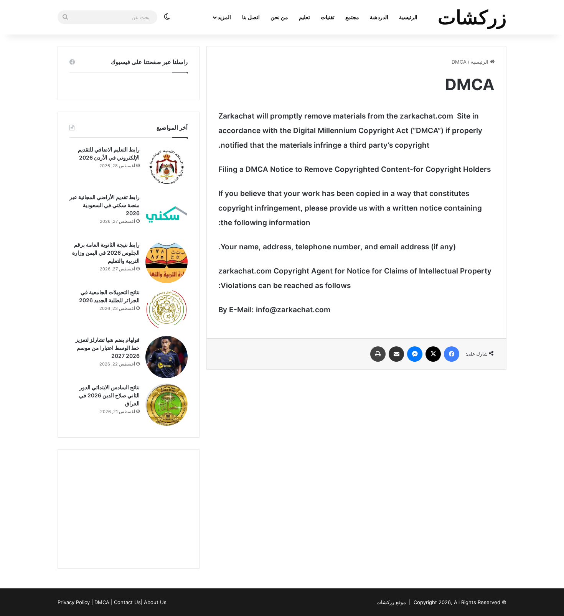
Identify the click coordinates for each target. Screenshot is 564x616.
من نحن (279, 17)
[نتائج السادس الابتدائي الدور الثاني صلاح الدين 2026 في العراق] (166, 405)
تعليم (304, 17)
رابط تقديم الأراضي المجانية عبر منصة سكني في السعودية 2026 (104, 205)
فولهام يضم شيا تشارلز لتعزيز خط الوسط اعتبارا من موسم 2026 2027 (107, 347)
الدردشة (379, 17)
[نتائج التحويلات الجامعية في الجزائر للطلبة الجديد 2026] (166, 309)
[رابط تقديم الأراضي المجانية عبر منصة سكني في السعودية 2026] (166, 214)
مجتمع (352, 17)
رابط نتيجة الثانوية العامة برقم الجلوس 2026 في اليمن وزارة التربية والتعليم (106, 252)
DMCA (101, 602)
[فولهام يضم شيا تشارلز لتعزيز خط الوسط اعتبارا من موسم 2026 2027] (166, 357)
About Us (155, 602)
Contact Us (127, 602)
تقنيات (328, 17)
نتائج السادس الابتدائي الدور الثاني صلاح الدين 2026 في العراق (109, 395)
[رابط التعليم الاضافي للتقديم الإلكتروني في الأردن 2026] (166, 167)
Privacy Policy (74, 602)
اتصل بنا (251, 17)
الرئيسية (408, 17)
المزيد (224, 17)
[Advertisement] (128, 509)
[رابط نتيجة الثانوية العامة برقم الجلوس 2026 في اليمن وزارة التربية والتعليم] (166, 262)
